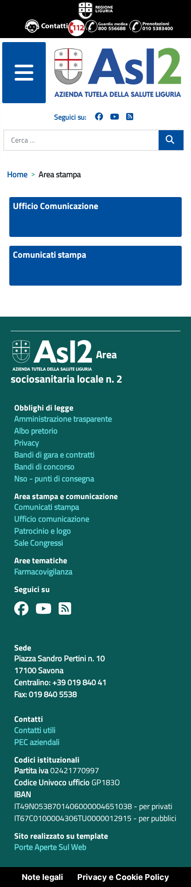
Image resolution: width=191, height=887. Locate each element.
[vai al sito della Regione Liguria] (95, 9)
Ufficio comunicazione (51, 519)
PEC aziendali (37, 742)
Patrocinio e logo (42, 531)
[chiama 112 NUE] (72, 27)
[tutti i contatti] (42, 27)
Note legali (42, 877)
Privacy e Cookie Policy (123, 877)
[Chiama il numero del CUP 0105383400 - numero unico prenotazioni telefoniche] (147, 27)
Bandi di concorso (44, 467)
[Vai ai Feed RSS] (129, 117)
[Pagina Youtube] (114, 117)
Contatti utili (35, 730)
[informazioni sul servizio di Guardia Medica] (103, 27)
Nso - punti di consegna (54, 478)
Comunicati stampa (49, 254)
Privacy (26, 443)
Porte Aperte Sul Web (50, 847)
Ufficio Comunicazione (55, 206)
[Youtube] (47, 611)
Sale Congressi (38, 543)
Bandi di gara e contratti (54, 455)
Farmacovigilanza (43, 571)
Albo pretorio (36, 431)
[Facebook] (99, 117)
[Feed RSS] (68, 611)
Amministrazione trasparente (63, 419)
